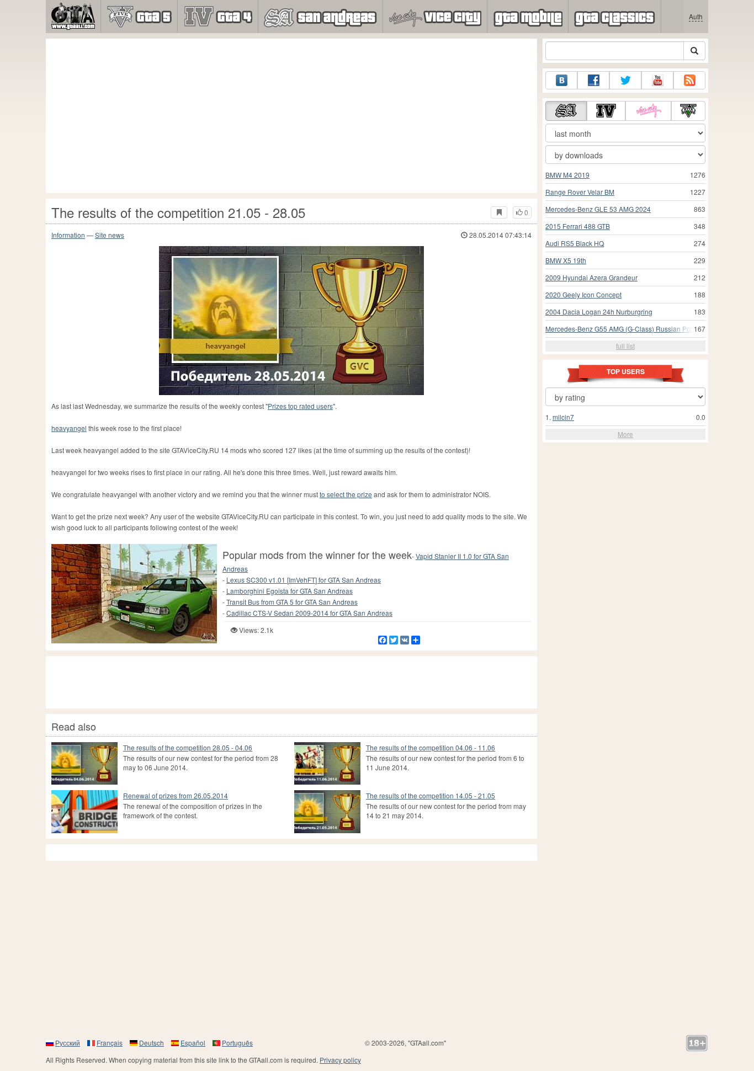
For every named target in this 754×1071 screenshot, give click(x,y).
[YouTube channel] (657, 80)
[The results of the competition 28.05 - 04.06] (84, 763)
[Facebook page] (593, 80)
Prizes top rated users (300, 406)
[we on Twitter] (625, 80)
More (625, 434)
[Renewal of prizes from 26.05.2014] (84, 811)
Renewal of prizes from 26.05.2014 (175, 795)
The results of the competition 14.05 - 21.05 (430, 795)
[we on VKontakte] (561, 80)
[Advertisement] (291, 116)
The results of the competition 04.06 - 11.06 (430, 747)
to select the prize (346, 494)
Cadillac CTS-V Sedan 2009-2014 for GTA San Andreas (309, 612)
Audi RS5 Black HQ (574, 243)
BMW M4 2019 (567, 174)
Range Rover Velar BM (579, 191)
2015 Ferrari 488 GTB (577, 226)
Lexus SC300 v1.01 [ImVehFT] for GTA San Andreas (303, 579)
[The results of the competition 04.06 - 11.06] (327, 763)
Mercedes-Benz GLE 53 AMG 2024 (598, 209)
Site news (109, 234)
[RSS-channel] (689, 80)
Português (237, 1042)
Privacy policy (340, 1059)
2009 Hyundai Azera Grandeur (591, 277)
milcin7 (563, 417)
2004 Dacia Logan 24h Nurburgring (598, 311)
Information (68, 234)
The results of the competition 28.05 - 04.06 (187, 747)
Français (110, 1042)
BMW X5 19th (565, 260)
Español (192, 1042)
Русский (67, 1042)
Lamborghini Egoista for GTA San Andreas (289, 590)
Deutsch (151, 1042)
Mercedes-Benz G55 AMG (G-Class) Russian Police (623, 328)
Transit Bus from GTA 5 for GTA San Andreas (292, 601)
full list (625, 345)
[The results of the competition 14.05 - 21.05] (327, 811)
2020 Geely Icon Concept (583, 294)
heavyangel (69, 428)
